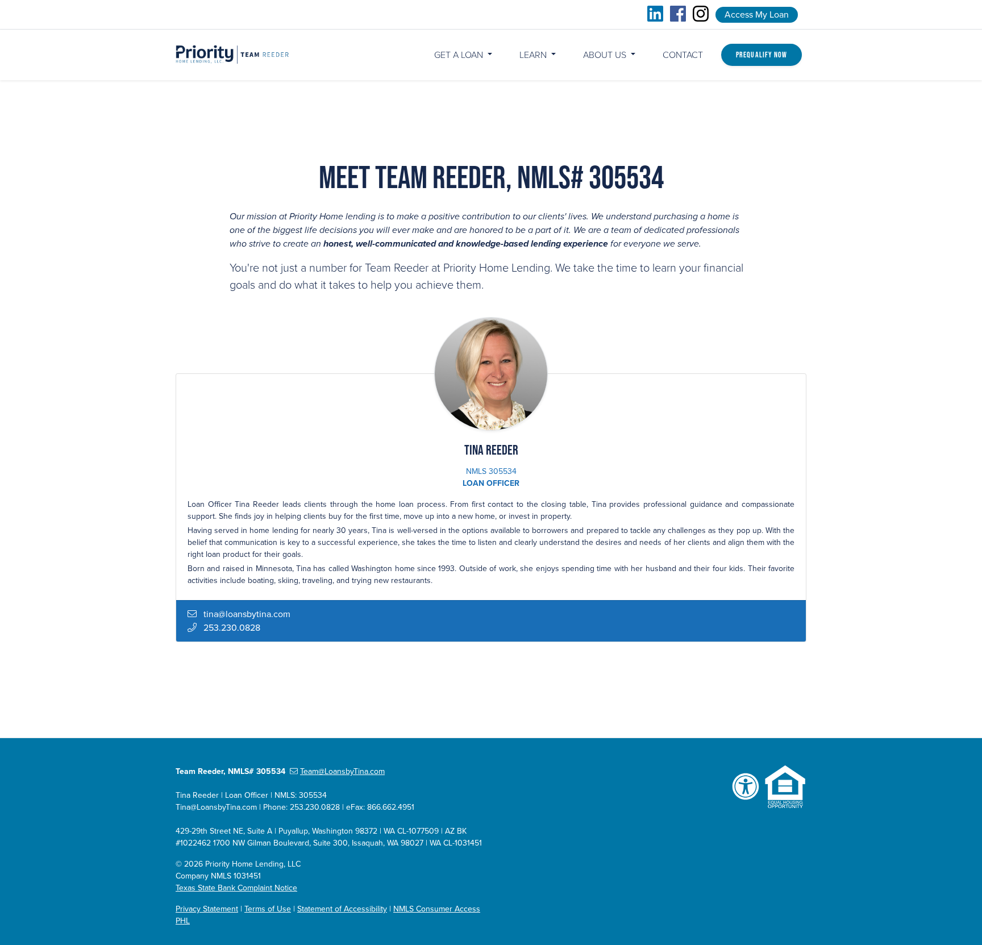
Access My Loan (757, 14)
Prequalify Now (761, 54)
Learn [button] (534, 55)
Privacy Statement (207, 909)
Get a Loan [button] (459, 55)
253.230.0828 (231, 628)
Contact (683, 55)
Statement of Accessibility (342, 909)
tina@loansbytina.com (246, 614)
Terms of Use (267, 909)
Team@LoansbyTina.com (342, 771)
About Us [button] (606, 55)
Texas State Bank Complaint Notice (236, 888)
